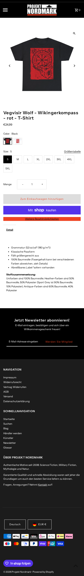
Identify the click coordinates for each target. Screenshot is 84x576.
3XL (59, 159)
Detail (9, 229)
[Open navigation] (14, 10)
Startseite (9, 419)
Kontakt (42, 484)
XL (38, 159)
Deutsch (15, 524)
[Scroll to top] (75, 565)
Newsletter (9, 442)
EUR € (42, 524)
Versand (8, 396)
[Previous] (9, 65)
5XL (7, 168)
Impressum (9, 377)
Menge (7, 184)
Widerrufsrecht (12, 382)
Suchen (7, 423)
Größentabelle (72, 151)
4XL (69, 159)
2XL (48, 159)
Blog (5, 428)
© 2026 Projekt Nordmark (17, 571)
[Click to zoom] (74, 33)
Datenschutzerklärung (16, 401)
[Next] (74, 65)
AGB (6, 391)
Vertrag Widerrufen (14, 387)
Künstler (8, 438)
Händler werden (12, 433)
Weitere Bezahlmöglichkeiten (42, 218)
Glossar (7, 447)
